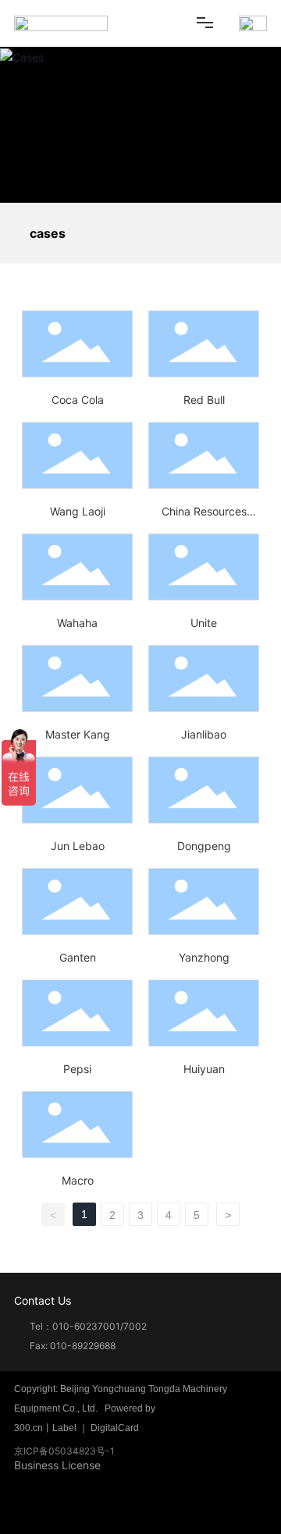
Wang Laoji (77, 511)
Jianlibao (203, 734)
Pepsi (77, 1068)
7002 (135, 1326)
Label (64, 1427)
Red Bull (204, 399)
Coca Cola (78, 399)
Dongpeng (204, 845)
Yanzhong (204, 957)
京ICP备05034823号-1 (64, 1451)
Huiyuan (204, 1068)
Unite (203, 622)
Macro (78, 1180)
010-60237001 (86, 1326)
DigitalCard (115, 1427)
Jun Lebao (78, 845)
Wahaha (77, 622)
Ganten (77, 957)
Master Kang (77, 734)
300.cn (28, 1427)
